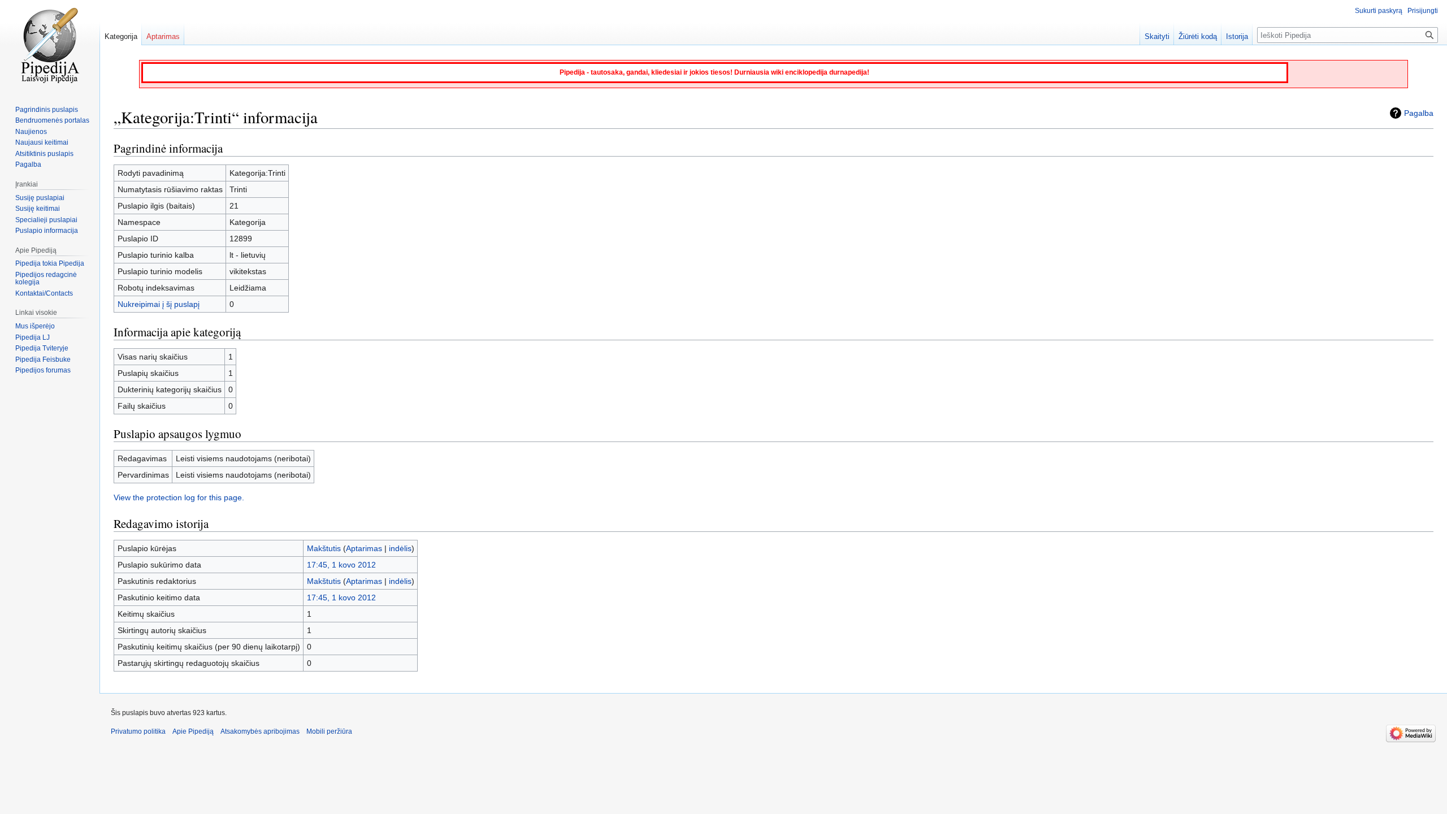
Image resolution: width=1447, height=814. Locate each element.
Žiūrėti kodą (1198, 36)
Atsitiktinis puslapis (44, 154)
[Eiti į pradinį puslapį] (50, 45)
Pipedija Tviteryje (41, 348)
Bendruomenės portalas (52, 120)
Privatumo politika (138, 731)
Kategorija (121, 36)
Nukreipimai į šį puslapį (159, 304)
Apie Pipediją (193, 731)
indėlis (400, 548)
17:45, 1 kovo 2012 (341, 564)
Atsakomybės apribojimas (260, 731)
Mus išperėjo (35, 326)
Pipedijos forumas (43, 370)
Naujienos (31, 132)
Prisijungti (1422, 11)
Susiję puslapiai (39, 198)
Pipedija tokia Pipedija (49, 263)
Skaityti (1157, 36)
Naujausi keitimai (41, 142)
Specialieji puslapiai (46, 220)
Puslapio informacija (46, 231)
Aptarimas (364, 548)
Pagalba (1418, 113)
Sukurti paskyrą (1378, 11)
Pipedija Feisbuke (43, 359)
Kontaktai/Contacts (44, 293)
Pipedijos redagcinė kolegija (46, 279)
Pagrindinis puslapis (46, 110)
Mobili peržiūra (329, 731)
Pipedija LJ (32, 337)
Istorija (1237, 36)
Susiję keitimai (37, 209)
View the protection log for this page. (179, 497)
